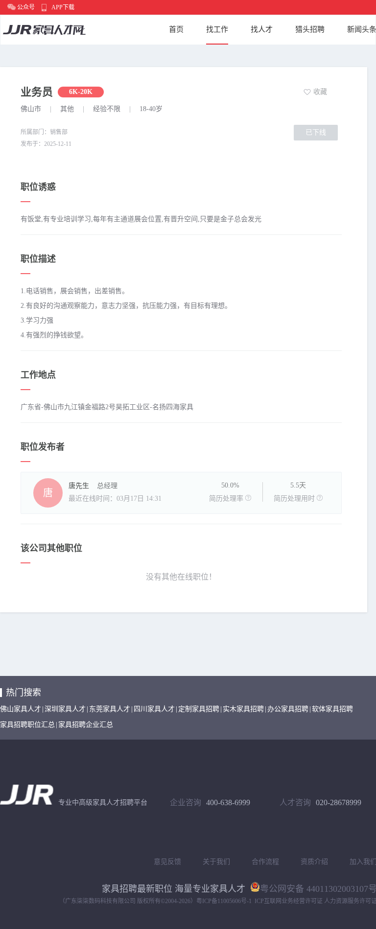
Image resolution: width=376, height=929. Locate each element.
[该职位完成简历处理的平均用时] (320, 498)
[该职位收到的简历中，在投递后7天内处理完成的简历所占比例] (248, 498)
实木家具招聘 (243, 709)
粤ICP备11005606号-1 (224, 901)
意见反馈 (167, 861)
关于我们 (216, 861)
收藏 (320, 91)
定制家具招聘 (198, 709)
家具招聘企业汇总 (85, 724)
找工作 (217, 29)
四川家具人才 (154, 709)
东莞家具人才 (109, 709)
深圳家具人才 (65, 709)
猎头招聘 (310, 29)
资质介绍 (314, 861)
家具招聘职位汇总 (27, 724)
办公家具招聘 (287, 709)
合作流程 (265, 861)
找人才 (262, 29)
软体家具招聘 (332, 709)
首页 (176, 29)
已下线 (316, 132)
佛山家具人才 (20, 709)
